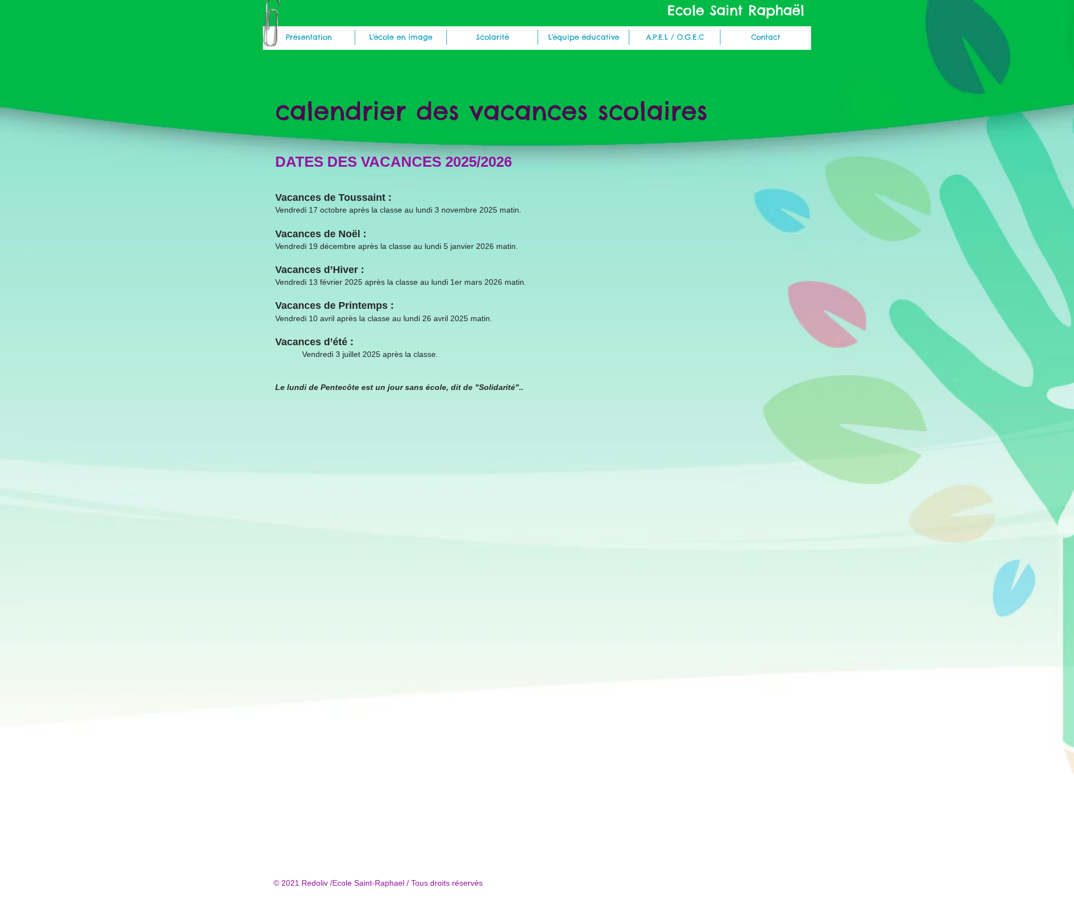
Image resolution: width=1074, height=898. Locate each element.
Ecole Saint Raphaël (735, 10)
